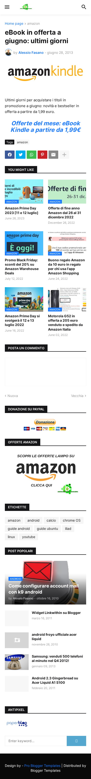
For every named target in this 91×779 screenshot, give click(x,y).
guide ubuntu (47, 528)
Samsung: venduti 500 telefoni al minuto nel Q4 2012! (57, 658)
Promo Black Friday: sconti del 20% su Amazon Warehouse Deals (22, 266)
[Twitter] (20, 155)
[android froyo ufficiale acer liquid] (17, 640)
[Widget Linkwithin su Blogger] (17, 618)
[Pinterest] (42, 155)
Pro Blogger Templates (42, 765)
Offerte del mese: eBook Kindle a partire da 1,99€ (45, 126)
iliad (68, 528)
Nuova (13, 396)
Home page (14, 23)
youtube (28, 537)
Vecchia (77, 396)
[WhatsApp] (31, 155)
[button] (6, 7)
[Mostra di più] (64, 155)
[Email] (53, 155)
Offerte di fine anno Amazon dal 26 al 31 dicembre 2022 (64, 212)
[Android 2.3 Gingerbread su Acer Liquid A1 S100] (17, 684)
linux (11, 537)
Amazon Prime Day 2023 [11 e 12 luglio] (21, 210)
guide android (19, 528)
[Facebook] (10, 155)
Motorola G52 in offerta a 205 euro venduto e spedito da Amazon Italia (65, 322)
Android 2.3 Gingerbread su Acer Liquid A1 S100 (55, 680)
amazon (33, 23)
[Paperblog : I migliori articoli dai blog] (17, 726)
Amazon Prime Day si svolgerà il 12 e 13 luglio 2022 (22, 320)
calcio (51, 520)
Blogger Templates (45, 770)
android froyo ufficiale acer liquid (54, 636)
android (33, 520)
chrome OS (72, 520)
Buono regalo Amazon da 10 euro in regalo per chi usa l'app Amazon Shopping (66, 266)
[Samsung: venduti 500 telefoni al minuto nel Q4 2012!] (17, 662)
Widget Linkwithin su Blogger (56, 613)
